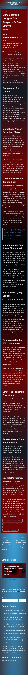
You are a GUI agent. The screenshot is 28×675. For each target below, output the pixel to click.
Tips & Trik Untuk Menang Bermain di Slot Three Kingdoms (20, 542)
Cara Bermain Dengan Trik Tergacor (12, 520)
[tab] (10, 579)
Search (4, 598)
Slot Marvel (6, 526)
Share (20, 37)
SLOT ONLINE (5, 11)
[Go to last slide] (4, 571)
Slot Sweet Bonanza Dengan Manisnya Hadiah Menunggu (13, 568)
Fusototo (13, 646)
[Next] (23, 571)
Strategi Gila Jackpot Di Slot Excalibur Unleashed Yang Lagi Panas (13, 640)
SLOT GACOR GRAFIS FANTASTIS (12, 523)
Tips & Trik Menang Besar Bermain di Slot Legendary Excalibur (6, 543)
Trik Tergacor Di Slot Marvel (10, 530)
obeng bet (15, 514)
